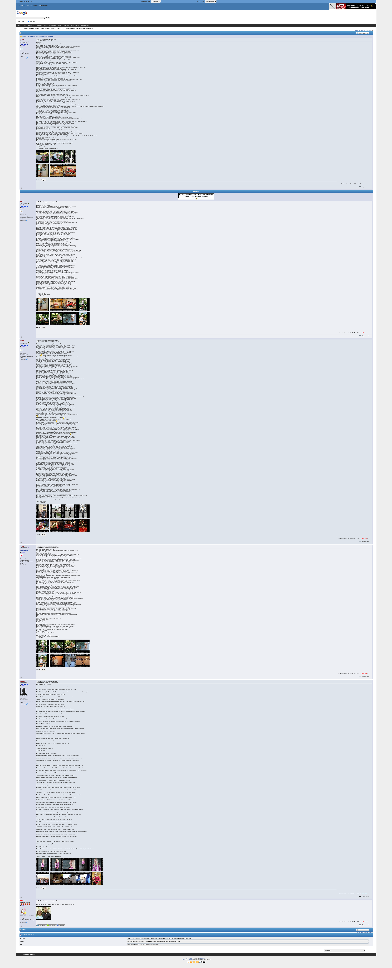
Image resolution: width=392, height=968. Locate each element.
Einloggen (35, 5)
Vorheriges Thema (359, 30)
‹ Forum (31, 954)
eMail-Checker (75, 25)
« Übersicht (26, 954)
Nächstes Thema (368, 30)
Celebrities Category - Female (36, 28)
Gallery (60, 25)
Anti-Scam (25, 28)
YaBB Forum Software (186, 959)
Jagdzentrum (85, 25)
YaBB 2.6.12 (202, 958)
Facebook (66, 25)
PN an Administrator (50, 25)
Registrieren (44, 5)
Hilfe (25, 25)
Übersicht (19, 25)
